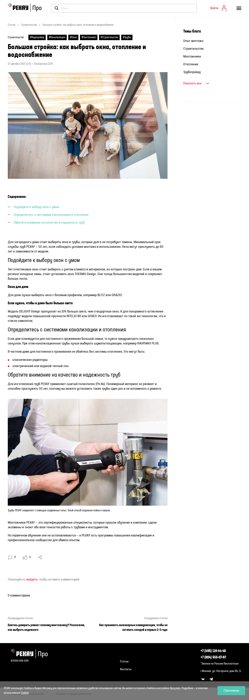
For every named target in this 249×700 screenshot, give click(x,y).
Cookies (25, 693)
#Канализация (57, 37)
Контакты (126, 669)
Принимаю (231, 690)
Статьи (11, 25)
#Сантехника (89, 37)
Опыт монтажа (193, 41)
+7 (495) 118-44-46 (213, 651)
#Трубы (127, 37)
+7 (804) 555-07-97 (213, 657)
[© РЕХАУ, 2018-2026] (31, 653)
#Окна (73, 37)
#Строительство (109, 37)
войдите (32, 579)
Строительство (29, 25)
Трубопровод (192, 72)
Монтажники (192, 56)
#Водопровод (37, 37)
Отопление (190, 64)
